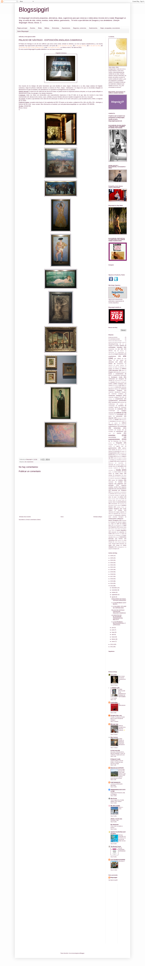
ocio (118, 488)
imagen (123, 451)
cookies (121, 404)
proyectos (122, 503)
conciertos (114, 402)
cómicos (110, 398)
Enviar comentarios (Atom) (33, 519)
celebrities (112, 382)
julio (113, 627)
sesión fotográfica (121, 530)
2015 (111, 581)
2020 (111, 569)
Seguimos (113, 527)
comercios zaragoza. (114, 397)
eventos (112, 435)
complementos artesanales (117, 400)
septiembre (115, 594)
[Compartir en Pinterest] (49, 459)
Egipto (118, 424)
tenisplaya (118, 535)
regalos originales (120, 512)
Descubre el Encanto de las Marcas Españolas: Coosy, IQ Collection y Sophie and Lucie (118, 753)
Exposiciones (66, 28)
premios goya (121, 500)
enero (113, 641)
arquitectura (112, 356)
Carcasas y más (115, 820)
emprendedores (113, 426)
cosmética (121, 405)
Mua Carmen (114, 737)
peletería (117, 492)
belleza (124, 368)
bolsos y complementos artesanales (117, 375)
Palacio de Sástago (26, 44)
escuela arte (120, 429)
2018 (111, 574)
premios (122, 498)
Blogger (82, 953)
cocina (117, 387)
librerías (124, 454)
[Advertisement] (132, 913)
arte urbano (119, 360)
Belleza (47, 28)
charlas (110, 385)
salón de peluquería (116, 525)
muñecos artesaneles (115, 478)
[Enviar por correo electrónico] (41, 459)
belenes (117, 368)
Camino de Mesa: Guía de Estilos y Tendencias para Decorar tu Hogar (117, 762)
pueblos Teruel (120, 507)
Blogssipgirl (34, 9)
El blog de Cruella (115, 759)
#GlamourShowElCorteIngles (115, 340)
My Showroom (115, 824)
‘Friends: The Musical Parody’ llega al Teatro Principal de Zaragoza (118, 718)
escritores (111, 429)
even (110, 433)
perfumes (112, 493)
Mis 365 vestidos (115, 805)
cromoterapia (112, 410)
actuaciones (111, 349)
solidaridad (121, 532)
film (109, 441)
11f (123, 344)
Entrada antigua (98, 516)
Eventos (32, 28)
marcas (124, 459)
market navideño (120, 461)
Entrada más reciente (25, 516)
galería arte (119, 446)
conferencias (112, 404)
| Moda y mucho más (116, 819)
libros (111, 456)
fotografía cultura (113, 444)
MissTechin (114, 798)
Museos (124, 478)
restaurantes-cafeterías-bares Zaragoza (116, 519)
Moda (40, 28)
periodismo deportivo (121, 493)
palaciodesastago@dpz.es (70, 104)
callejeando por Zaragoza (116, 379)
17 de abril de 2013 (75, 47)
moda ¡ (110, 471)
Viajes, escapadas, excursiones (110, 28)
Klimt (94, 98)
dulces (116, 423)
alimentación (111, 352)
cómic (122, 397)
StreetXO (117, 533)
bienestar (115, 370)
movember (112, 476)
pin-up (122, 495)
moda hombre (117, 471)
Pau (112, 492)
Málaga (113, 459)
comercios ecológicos (117, 393)
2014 (111, 583)
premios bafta (112, 500)
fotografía (119, 443)
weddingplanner (120, 547)
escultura (111, 431)
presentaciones (122, 502)
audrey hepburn (120, 365)
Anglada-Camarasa (61, 53)
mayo (113, 632)
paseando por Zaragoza (119, 490)
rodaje (112, 523)
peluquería (123, 492)
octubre (114, 592)
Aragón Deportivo (119, 354)
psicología (111, 505)
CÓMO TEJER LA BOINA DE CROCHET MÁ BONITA (122, 741)
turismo (121, 538)
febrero (114, 639)
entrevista (123, 426)
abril (113, 634)
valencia (119, 540)
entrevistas (117, 428)
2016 (111, 578)
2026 (111, 555)
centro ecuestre (121, 382)
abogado (111, 345)
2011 (111, 646)
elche (123, 424)
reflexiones (111, 512)
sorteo (110, 533)
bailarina (110, 366)
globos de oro (121, 449)
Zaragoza (115, 548)
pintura (121, 497)
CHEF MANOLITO (115, 782)
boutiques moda (116, 377)
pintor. (115, 497)
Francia (122, 444)
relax (110, 513)
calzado (110, 380)
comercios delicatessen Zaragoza (117, 392)
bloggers (111, 372)
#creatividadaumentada (114, 339)
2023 (111, 562)
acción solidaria (119, 345)
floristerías (115, 441)
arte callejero (117, 358)
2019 (111, 572)
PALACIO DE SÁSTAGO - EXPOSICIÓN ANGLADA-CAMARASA (118, 611)
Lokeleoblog (114, 702)
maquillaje (119, 459)
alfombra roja (112, 350)
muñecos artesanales (121, 476)
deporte (111, 418)
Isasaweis (122, 453)
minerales (111, 470)
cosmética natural (113, 407)
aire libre (120, 349)
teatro (123, 533)
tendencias (111, 535)
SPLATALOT (122, 861)
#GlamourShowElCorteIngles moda (117, 342)
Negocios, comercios (79, 28)
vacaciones (112, 540)
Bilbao (123, 370)
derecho (119, 418)
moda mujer (119, 473)
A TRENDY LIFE (115, 688)
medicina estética (120, 464)
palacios (124, 488)
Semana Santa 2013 (115, 528)
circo (125, 385)
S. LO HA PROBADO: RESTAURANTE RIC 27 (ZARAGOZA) (118, 623)
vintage (117, 545)
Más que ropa (114, 724)
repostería (115, 513)
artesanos (111, 362)
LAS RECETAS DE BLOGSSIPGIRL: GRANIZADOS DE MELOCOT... (117, 617)
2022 (111, 565)
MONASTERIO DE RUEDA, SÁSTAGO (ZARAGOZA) (118, 599)
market (112, 461)
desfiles (117, 419)
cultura (118, 413)
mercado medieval (113, 467)
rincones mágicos (122, 522)
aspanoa (111, 365)
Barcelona (122, 366)
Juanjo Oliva (118, 454)
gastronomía (112, 448)
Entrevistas (55, 28)
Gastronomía (93, 28)
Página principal (22, 28)
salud (124, 525)
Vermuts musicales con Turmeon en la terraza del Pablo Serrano (122, 837)
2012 (111, 644)
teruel (116, 537)
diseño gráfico (121, 421)
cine (120, 385)
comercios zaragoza (115, 395)
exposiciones (30, 461)
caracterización (117, 380)
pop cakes (115, 498)
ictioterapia (116, 451)
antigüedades (121, 352)
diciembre (114, 587)
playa (110, 498)
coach (111, 387)
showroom (113, 532)
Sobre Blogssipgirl (23, 31)
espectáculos (119, 431)
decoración (119, 416)
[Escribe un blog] (43, 459)
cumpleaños (111, 414)
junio (113, 630)
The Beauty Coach (116, 846)
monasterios (118, 475)
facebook (55, 104)
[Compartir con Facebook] (47, 459)
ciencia (115, 385)
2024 (111, 560)
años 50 (110, 354)
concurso (122, 402)
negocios (111, 483)
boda (117, 372)
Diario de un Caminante (117, 768)
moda (118, 470)
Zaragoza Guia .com (116, 715)
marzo (113, 637)
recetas (120, 510)
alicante (122, 350)
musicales (111, 482)
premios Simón (112, 502)
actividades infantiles (115, 347)
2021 (111, 567)
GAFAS (110, 446)
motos (124, 475)
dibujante (124, 419)
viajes (110, 545)
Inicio (62, 516)
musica (113, 480)
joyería (110, 454)
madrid (114, 458)
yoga (110, 548)
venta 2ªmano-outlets (120, 542)
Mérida (122, 467)
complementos (119, 399)
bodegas (123, 372)
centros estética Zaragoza (116, 383)
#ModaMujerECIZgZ (113, 344)
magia (119, 458)
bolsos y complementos (116, 373)
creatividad (120, 409)
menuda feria (112, 466)
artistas (110, 363)
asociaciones (120, 363)
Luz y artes (114, 674)
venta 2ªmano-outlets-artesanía (116, 543)
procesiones (114, 503)
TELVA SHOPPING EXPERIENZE (122, 849)
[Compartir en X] (45, 459)
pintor (110, 497)
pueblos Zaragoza (114, 508)
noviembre (115, 590)
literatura (118, 456)
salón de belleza (121, 523)
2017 (111, 576)
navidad (120, 482)
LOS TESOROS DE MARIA (118, 859)
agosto (114, 597)
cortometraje (112, 405)
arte (25, 461)
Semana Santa (122, 527)
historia (110, 451)
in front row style (115, 750)
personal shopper (114, 495)
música (120, 480)
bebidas (110, 368)
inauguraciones (113, 453)
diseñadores (113, 421)
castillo (124, 380)
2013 (111, 585)
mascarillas (120, 463)
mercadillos (120, 466)
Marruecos (111, 463)
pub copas (117, 505)
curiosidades (120, 414)
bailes (116, 366)
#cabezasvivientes (113, 337)
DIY (109, 423)
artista (121, 362)
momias (110, 475)
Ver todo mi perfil (113, 880)
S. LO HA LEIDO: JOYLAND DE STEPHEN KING (118, 607)
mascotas (111, 464)
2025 (111, 558)
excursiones (112, 437)
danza (110, 416)
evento (119, 433)
